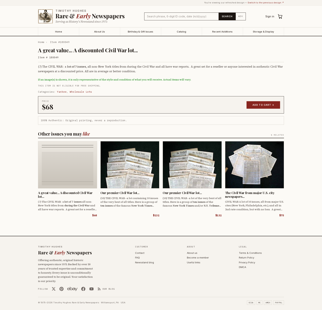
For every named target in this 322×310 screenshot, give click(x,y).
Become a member (198, 257)
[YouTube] (91, 289)
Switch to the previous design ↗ (266, 2)
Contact (139, 252)
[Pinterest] (61, 289)
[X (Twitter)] (54, 289)
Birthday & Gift (140, 31)
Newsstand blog (144, 262)
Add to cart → (263, 104)
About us (192, 252)
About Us (99, 31)
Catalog (181, 31)
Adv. (241, 16)
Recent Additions (222, 31)
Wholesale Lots (81, 91)
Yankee (62, 91)
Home (58, 31)
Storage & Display (263, 31)
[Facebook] (83, 289)
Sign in (269, 16)
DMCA (242, 267)
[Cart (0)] (280, 16)
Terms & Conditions (250, 252)
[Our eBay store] (72, 289)
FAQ (137, 257)
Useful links (193, 262)
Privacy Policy (247, 262)
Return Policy (246, 257)
